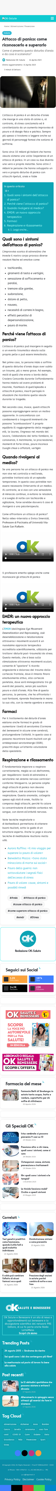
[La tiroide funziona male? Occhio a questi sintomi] (10, 1192)
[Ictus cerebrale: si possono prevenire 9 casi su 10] (10, 1137)
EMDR (7, 628)
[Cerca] (47, 19)
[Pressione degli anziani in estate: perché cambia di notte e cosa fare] (41, 1266)
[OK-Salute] (9, 18)
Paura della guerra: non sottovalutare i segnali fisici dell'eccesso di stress (25, 873)
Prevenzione (29, 26)
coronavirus (30, 1429)
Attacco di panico (35, 897)
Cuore (27, 1435)
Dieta (47, 1435)
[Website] (28, 956)
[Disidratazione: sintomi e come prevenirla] (41, 1229)
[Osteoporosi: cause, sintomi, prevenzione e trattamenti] (10, 1165)
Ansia (14, 897)
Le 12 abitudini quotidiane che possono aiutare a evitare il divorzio (36, 1385)
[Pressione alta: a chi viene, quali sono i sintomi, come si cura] (10, 1151)
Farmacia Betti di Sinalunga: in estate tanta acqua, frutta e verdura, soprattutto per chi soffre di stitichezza (37, 1096)
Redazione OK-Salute (15, 60)
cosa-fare (43, 1429)
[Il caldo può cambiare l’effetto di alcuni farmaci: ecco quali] (14, 1266)
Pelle (20, 1440)
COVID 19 (17, 1435)
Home (6, 26)
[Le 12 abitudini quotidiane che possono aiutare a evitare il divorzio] (10, 1386)
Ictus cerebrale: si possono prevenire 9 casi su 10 (34, 1135)
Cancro (7, 1429)
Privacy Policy (12, 1479)
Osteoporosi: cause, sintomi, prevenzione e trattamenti (35, 1163)
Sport (42, 1440)
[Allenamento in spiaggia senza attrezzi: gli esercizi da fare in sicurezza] (10, 1401)
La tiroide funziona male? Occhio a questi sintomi (34, 1190)
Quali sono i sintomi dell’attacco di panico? (27, 197)
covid (6, 1435)
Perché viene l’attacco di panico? (27, 203)
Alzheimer (24, 1424)
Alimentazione (17, 26)
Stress (35, 917)
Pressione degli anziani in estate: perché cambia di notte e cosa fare (40, 1280)
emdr (21, 917)
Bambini (45, 1424)
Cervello (17, 1429)
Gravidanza (9, 1440)
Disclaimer (28, 1479)
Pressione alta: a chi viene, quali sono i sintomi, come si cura (35, 1150)
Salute (7, 33)
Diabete (37, 1435)
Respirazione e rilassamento (24, 225)
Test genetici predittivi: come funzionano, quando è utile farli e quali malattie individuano (13, 1245)
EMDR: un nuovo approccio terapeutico (23, 215)
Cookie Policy (43, 1479)
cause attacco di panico (28, 904)
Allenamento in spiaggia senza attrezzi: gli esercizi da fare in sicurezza (37, 1400)
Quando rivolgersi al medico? (25, 208)
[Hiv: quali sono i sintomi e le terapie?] (10, 1179)
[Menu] (52, 19)
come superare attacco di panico (28, 910)
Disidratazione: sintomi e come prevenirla (40, 1240)
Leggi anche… (20, 229)
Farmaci (12, 221)
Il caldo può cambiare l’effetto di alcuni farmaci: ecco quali (13, 1278)
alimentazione (10, 1424)
